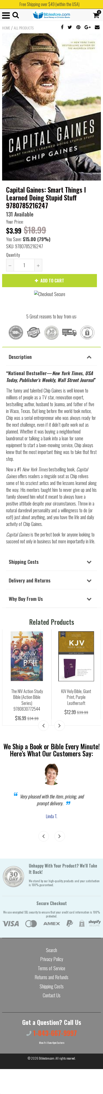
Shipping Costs (24, 561)
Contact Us (51, 995)
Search (51, 950)
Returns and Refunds (51, 977)
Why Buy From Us (26, 598)
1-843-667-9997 (54, 1033)
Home (6, 27)
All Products (24, 27)
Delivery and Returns (29, 580)
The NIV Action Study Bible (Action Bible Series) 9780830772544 (27, 700)
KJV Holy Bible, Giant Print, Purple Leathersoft (76, 697)
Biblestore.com (46, 1058)
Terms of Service (51, 968)
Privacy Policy (51, 959)
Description (20, 356)
